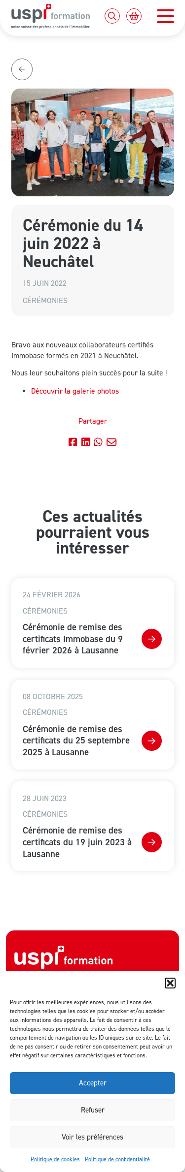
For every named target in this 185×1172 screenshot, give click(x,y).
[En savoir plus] (151, 638)
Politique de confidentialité (117, 1159)
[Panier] (134, 16)
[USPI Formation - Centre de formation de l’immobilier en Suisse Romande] (63, 963)
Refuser (93, 1109)
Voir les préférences (92, 1136)
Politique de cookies (55, 1159)
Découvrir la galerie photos (75, 391)
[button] (170, 983)
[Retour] (22, 69)
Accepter (93, 1082)
